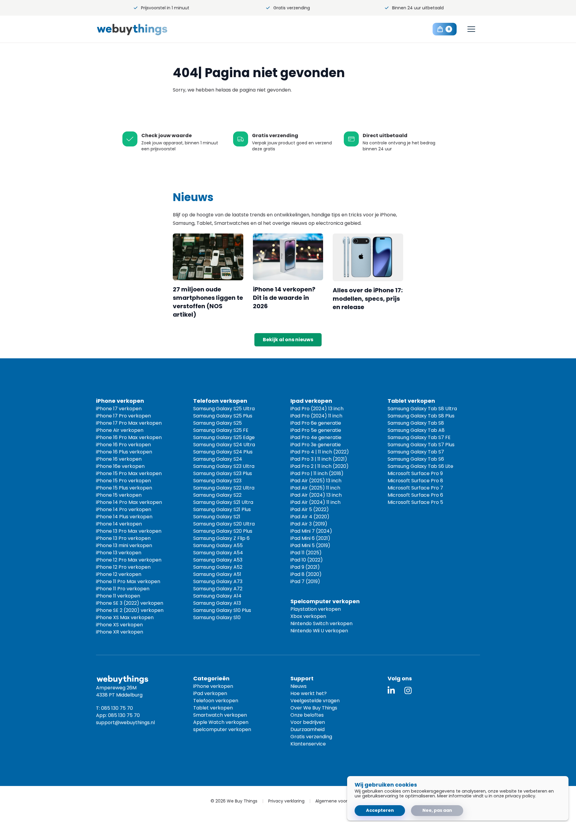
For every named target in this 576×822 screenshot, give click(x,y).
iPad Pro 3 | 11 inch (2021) (318, 459)
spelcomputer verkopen (222, 729)
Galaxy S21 (216, 516)
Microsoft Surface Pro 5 (415, 502)
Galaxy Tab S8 (416, 423)
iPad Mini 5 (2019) (310, 545)
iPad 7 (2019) (305, 581)
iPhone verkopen (213, 686)
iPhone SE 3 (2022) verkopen (129, 603)
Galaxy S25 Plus (222, 415)
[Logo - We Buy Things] (144, 29)
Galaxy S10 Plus (222, 610)
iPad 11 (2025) (306, 552)
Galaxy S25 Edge (224, 437)
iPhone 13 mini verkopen (124, 545)
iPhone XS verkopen (119, 624)
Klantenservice (308, 743)
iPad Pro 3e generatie (315, 444)
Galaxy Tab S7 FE (419, 437)
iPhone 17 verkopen (119, 408)
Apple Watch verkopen (220, 722)
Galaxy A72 (217, 588)
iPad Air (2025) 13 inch (315, 480)
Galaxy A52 (217, 567)
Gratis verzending (291, 8)
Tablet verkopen (213, 707)
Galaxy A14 (217, 595)
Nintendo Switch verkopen (321, 623)
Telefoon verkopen (215, 700)
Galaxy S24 (217, 459)
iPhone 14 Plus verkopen (124, 516)
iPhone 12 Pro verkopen (123, 567)
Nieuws (298, 686)
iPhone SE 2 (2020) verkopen (130, 610)
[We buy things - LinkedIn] (391, 690)
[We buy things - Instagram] (408, 690)
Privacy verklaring (286, 801)
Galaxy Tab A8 (416, 430)
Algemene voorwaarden (340, 801)
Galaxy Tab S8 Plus (421, 415)
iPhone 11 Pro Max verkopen (128, 581)
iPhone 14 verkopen (119, 523)
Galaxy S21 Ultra (223, 502)
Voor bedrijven (307, 722)
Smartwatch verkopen (220, 715)
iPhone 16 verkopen (119, 459)
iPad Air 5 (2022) (309, 509)
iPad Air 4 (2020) (309, 516)
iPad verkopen (210, 693)
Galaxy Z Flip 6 (221, 538)
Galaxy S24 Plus (223, 451)
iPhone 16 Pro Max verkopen (129, 437)
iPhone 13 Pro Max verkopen (128, 531)
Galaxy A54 (218, 552)
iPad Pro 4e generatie (315, 437)
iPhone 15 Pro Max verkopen (129, 473)
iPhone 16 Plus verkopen (124, 451)
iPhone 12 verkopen (118, 574)
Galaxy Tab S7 (416, 451)
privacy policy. (520, 796)
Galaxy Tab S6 (416, 459)
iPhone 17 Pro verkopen (123, 415)
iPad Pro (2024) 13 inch (317, 408)
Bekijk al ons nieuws (288, 339)
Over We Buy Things (313, 707)
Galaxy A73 (217, 581)
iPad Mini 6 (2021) (310, 538)
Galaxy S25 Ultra (224, 408)
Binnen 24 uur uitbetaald (418, 8)
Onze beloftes (307, 715)
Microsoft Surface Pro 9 (415, 473)
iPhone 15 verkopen (119, 495)
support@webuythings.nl (125, 722)
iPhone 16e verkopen (120, 466)
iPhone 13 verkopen (118, 552)
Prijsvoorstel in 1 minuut (165, 8)
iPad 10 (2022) (306, 559)
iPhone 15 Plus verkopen (124, 487)
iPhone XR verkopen (119, 631)
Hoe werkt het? (308, 693)
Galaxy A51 (217, 574)
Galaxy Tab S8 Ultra (422, 408)
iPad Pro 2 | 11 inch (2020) (319, 466)
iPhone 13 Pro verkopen (123, 538)
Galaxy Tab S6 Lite (420, 466)
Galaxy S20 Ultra (224, 523)
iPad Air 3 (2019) (308, 523)
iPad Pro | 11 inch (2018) (317, 473)
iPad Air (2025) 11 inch (315, 487)
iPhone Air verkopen (119, 430)
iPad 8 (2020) (306, 574)
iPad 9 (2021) (305, 567)
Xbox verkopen (308, 616)
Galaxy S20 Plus (222, 531)
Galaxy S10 (217, 617)
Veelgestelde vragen (315, 700)
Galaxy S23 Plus (222, 473)
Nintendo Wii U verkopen (319, 630)
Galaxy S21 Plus (222, 509)
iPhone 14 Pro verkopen (123, 509)
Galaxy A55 (218, 545)
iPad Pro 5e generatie (315, 430)
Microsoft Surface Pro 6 (415, 495)
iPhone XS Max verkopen (125, 617)
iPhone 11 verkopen (118, 595)
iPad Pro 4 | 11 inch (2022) (319, 451)
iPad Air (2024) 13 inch (316, 495)
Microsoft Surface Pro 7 (415, 487)
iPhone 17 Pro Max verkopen (129, 423)
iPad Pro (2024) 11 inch (316, 415)
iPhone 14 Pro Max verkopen (129, 502)
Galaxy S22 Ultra (223, 487)
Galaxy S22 (217, 495)
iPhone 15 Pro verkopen (123, 480)
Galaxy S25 (217, 423)
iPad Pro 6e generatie (315, 423)
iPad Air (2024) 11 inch (315, 502)
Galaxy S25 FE (220, 430)
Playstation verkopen (315, 609)
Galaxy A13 (217, 603)
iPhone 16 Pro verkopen (123, 444)
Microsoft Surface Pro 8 (415, 480)
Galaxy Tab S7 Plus (421, 444)
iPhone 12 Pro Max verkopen (128, 559)
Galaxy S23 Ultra (223, 466)
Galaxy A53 (217, 559)
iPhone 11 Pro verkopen (122, 588)
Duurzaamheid (307, 729)
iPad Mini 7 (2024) (311, 531)
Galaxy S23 (217, 480)
